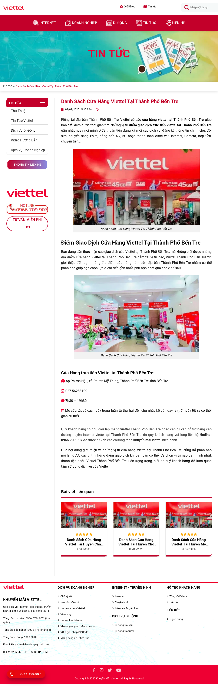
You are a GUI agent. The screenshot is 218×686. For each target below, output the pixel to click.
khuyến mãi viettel (147, 440)
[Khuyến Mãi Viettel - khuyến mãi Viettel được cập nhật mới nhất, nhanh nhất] (26, 7)
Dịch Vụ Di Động (23, 130)
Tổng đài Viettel (178, 596)
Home (7, 86)
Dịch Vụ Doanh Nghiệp (28, 150)
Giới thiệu (129, 6)
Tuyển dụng (176, 619)
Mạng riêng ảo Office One (74, 638)
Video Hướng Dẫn (24, 140)
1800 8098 (30, 637)
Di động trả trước (124, 631)
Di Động (120, 23)
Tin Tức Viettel (22, 121)
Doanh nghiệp (84, 23)
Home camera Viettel (72, 608)
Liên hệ (178, 23)
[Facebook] (94, 671)
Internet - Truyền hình (127, 608)
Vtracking (66, 614)
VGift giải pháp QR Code (74, 632)
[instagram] (101, 671)
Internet (48, 23)
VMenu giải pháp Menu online (77, 626)
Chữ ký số (66, 596)
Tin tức (149, 6)
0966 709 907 (35, 618)
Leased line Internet (71, 620)
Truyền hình (122, 602)
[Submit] (186, 7)
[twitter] (110, 671)
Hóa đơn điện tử (69, 602)
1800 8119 (32, 629)
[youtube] (118, 671)
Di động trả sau (124, 625)
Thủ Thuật (19, 111)
